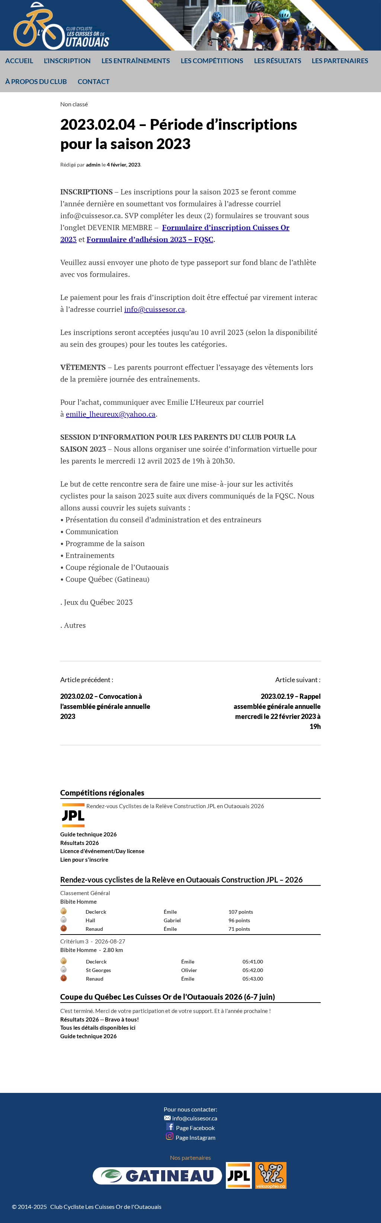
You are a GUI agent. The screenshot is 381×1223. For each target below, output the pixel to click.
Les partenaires (340, 61)
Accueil (19, 61)
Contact (94, 81)
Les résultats (277, 61)
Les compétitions (212, 61)
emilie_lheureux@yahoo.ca (111, 414)
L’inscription (67, 61)
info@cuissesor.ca (154, 309)
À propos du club (36, 81)
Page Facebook (194, 1127)
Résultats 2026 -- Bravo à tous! (99, 1019)
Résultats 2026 (79, 842)
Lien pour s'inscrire (84, 859)
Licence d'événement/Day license (102, 851)
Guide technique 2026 (88, 834)
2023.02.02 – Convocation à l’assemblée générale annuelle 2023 (105, 706)
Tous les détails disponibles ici (97, 1027)
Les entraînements (136, 61)
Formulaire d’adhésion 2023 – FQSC (150, 239)
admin (93, 164)
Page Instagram (194, 1137)
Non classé (74, 103)
